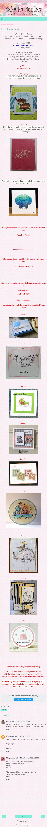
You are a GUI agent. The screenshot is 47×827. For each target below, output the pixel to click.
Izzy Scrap (10, 721)
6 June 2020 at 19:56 (31, 758)
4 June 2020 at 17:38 (22, 736)
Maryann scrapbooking (15, 758)
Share (4, 710)
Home (23, 817)
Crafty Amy (10, 736)
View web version (23, 821)
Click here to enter (24, 699)
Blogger (27, 825)
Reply (8, 729)
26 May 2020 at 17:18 (22, 721)
